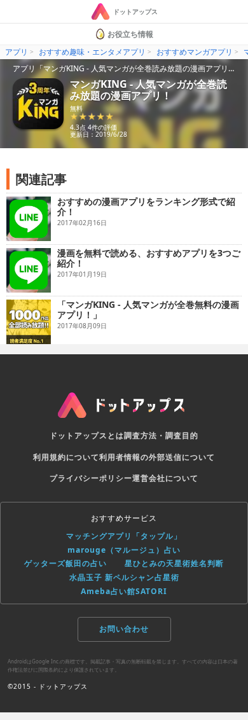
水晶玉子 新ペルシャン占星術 (124, 577)
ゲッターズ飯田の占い (65, 563)
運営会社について (165, 478)
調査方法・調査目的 (161, 435)
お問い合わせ (124, 628)
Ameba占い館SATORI (124, 591)
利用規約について (66, 457)
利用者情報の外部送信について (157, 457)
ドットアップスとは (87, 435)
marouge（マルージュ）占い (124, 549)
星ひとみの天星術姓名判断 (174, 563)
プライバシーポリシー (91, 478)
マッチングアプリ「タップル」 (124, 535)
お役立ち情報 (130, 34)
